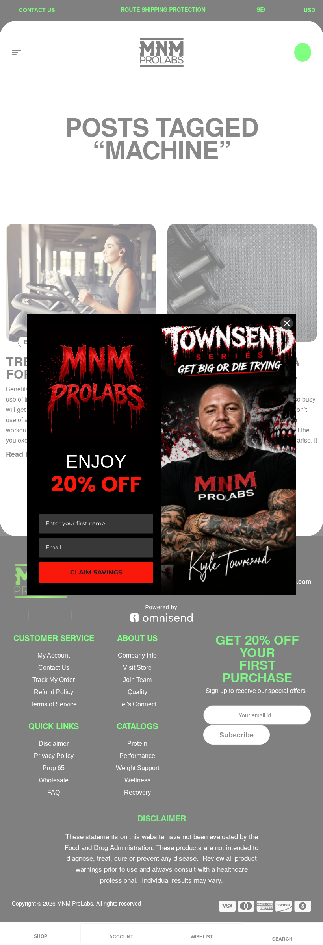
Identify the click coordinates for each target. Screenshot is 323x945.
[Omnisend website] (161, 613)
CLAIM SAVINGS (96, 572)
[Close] (286, 323)
